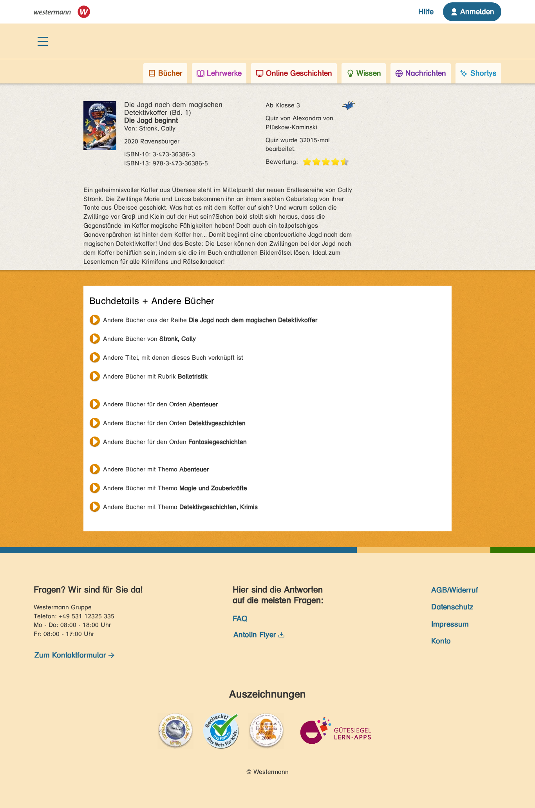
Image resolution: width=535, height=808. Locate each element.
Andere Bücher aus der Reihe (210, 320)
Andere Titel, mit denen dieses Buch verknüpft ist (173, 357)
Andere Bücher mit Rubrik (155, 376)
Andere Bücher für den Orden (160, 404)
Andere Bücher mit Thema (156, 469)
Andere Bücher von (149, 338)
